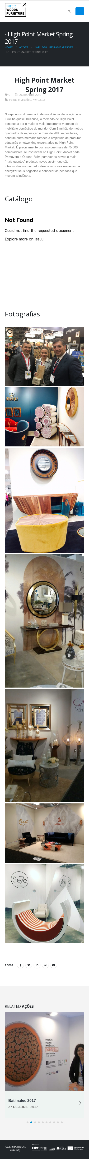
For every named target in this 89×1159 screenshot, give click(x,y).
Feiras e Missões (20, 99)
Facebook (20, 965)
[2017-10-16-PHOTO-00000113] (44, 416)
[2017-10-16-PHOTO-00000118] (44, 745)
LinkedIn (37, 965)
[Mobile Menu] (79, 11)
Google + (45, 965)
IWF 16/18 (39, 99)
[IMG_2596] (44, 356)
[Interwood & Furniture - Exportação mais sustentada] (15, 10)
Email (53, 965)
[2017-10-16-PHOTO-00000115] (44, 500)
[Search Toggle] (69, 11)
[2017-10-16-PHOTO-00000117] (44, 621)
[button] (27, 1122)
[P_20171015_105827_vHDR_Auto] (44, 833)
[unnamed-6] (44, 903)
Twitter (28, 965)
